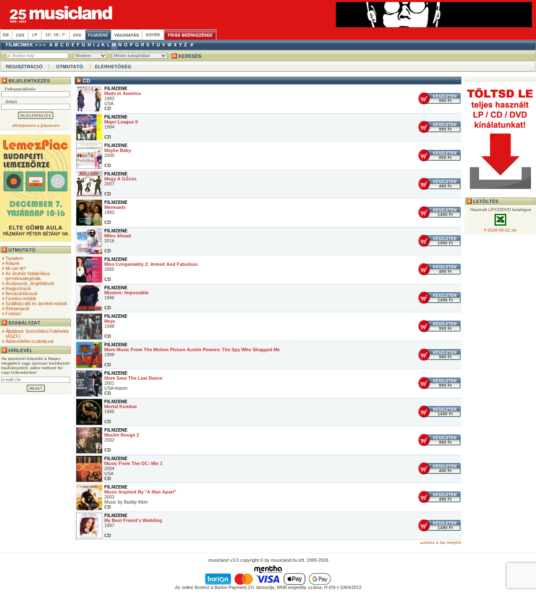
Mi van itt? (15, 268)
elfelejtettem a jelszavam (35, 125)
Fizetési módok (20, 298)
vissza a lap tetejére (442, 542)
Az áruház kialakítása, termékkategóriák (28, 276)
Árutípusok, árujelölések (29, 283)
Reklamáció (17, 308)
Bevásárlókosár (21, 293)
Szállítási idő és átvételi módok (36, 303)
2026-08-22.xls (501, 230)
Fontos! (13, 313)
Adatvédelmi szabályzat (29, 341)
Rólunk (12, 263)
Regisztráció (18, 288)
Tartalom (14, 258)
